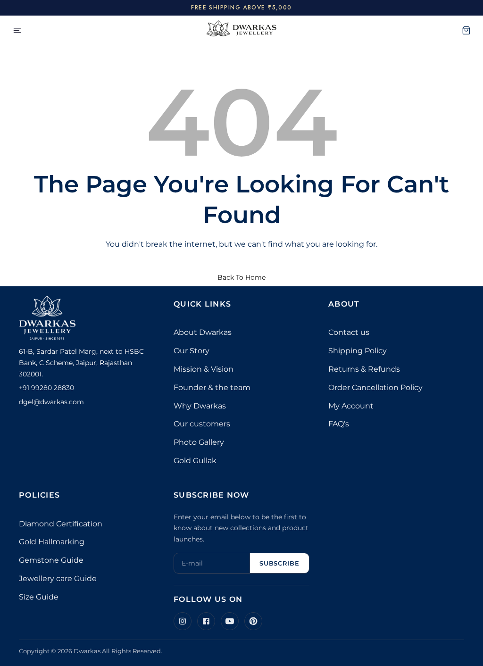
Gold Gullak (195, 460)
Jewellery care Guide (58, 578)
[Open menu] (17, 30)
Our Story (191, 350)
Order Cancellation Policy (375, 387)
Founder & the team (212, 387)
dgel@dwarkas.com (51, 402)
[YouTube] (230, 621)
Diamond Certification (60, 523)
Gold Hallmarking (51, 541)
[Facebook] (206, 621)
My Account (351, 405)
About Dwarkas (203, 332)
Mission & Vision (203, 369)
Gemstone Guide (51, 560)
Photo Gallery (199, 442)
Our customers (202, 423)
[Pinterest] (253, 621)
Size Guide (38, 596)
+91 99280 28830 (46, 387)
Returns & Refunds (364, 369)
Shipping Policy (357, 350)
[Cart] (466, 30)
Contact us (348, 332)
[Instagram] (183, 621)
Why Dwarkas (200, 405)
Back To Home (241, 277)
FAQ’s (338, 423)
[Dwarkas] (241, 30)
